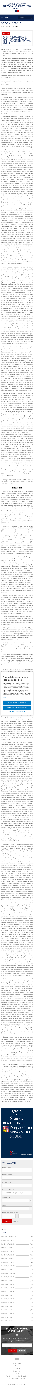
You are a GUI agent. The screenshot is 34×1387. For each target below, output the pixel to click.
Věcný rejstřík (6, 1197)
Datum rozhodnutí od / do (10, 1213)
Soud (4, 1205)
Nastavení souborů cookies (17, 1378)
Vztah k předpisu (8, 1190)
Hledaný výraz (6, 1167)
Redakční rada (17, 1371)
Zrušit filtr (16, 1221)
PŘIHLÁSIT (12, 1350)
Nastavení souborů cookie (17, 711)
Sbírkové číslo (6, 1182)
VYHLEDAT (7, 1221)
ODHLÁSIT (22, 1350)
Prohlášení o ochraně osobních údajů (17, 1376)
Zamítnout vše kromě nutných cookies (17, 707)
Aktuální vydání (17, 1363)
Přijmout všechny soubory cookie (17, 702)
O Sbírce (17, 1368)
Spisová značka (7, 1175)
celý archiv (4, 1229)
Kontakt (17, 1373)
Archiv (17, 1366)
